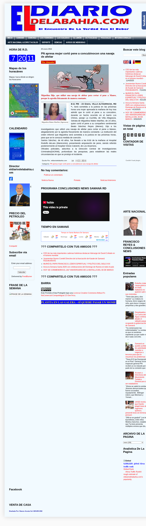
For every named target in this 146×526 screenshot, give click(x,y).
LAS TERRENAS (46, 38)
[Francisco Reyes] (11, 180)
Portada (77, 180)
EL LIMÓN (77, 38)
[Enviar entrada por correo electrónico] (72, 160)
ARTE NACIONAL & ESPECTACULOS (23, 42)
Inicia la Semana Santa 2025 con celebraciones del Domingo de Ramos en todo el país (78, 267)
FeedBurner (27, 276)
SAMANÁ (20, 38)
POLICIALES (106, 38)
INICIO (10, 38)
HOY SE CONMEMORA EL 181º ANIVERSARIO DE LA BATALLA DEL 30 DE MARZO (78, 270)
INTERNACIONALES (123, 38)
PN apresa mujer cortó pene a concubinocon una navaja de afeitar (74, 164)
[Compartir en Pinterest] (85, 160)
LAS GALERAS (63, 38)
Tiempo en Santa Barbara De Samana (75, 232)
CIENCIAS (58, 42)
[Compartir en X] (81, 160)
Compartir (13, 246)
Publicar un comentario (53, 175)
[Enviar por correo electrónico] (77, 160)
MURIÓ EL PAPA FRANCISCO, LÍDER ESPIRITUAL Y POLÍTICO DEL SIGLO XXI (76, 264)
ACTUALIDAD (91, 38)
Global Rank (129, 469)
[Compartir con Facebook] (83, 160)
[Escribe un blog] (79, 160)
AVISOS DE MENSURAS (75, 42)
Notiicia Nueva (48, 180)
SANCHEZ (32, 38)
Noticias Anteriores (108, 180)
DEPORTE (46, 42)
